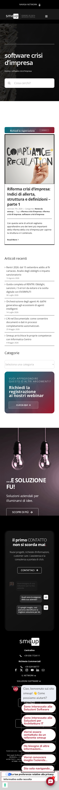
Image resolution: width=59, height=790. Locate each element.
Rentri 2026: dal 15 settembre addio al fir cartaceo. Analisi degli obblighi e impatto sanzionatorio (28, 271)
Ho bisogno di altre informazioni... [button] (36, 747)
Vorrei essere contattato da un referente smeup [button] (35, 735)
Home (7, 71)
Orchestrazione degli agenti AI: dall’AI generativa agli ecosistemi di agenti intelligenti (26, 305)
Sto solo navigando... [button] (38, 768)
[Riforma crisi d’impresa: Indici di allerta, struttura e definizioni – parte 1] (29, 159)
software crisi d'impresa (33, 214)
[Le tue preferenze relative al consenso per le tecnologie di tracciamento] (5, 785)
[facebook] (16, 670)
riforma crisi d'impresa (31, 211)
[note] (38, 693)
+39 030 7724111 (32, 655)
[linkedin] (37, 670)
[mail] (43, 670)
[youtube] (32, 670)
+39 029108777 (32, 666)
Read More (12, 239)
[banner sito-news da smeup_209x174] (29, 373)
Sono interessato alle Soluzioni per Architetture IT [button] (38, 720)
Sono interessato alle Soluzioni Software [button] (38, 708)
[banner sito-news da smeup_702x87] (29, 128)
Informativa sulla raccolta (18, 779)
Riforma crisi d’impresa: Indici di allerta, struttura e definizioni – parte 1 (28, 196)
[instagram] (26, 670)
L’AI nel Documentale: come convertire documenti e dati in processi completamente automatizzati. (27, 322)
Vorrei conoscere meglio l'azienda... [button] (35, 758)
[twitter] (21, 670)
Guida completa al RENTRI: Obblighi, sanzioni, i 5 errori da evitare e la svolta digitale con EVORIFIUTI (27, 288)
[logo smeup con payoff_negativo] (21, 15)
